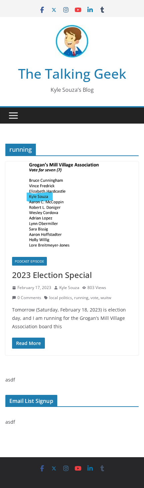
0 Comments (29, 297)
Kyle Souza (69, 287)
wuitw (105, 297)
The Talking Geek (72, 73)
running (81, 297)
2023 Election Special (52, 274)
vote (94, 297)
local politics (60, 297)
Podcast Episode (29, 261)
